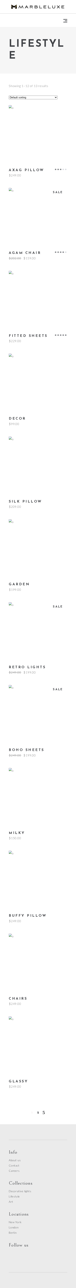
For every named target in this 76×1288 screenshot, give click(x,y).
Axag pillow (26, 170)
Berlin (13, 1232)
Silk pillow (25, 502)
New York (15, 1222)
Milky (17, 833)
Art (11, 1201)
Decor (17, 419)
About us (15, 1160)
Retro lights (27, 667)
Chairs (18, 999)
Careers (14, 1170)
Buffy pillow (28, 916)
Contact (14, 1165)
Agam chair (25, 253)
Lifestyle (14, 1196)
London (14, 1227)
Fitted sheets (28, 336)
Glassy (18, 1081)
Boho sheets (26, 750)
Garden (19, 584)
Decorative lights (20, 1191)
